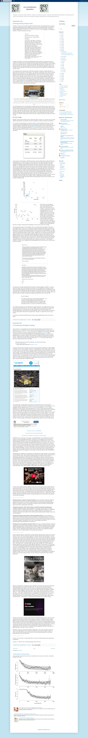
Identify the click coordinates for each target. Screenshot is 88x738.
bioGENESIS (52, 405)
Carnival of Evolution (64, 146)
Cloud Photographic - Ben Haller (66, 113)
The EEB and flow (63, 129)
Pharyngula (62, 174)
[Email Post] (32, 319)
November (63, 56)
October (62, 58)
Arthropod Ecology (63, 132)
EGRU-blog (62, 153)
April (62, 67)
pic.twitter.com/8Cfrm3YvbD (20, 343)
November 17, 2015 (33, 344)
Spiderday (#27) (63, 133)
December (63, 51)
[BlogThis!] (36, 319)
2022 (61, 39)
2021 (61, 41)
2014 (61, 73)
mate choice (62, 89)
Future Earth (46, 407)
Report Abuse (62, 99)
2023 (61, 38)
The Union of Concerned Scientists (62, 167)
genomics (62, 88)
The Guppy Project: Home (65, 155)
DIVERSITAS (31, 407)
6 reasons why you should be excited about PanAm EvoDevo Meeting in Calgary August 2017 (67, 138)
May (62, 65)
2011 (61, 78)
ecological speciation (64, 87)
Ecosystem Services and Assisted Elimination (34, 433)
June (62, 64)
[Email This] (34, 319)
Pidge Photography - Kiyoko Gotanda (66, 114)
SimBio (61, 126)
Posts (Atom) (20, 650)
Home (34, 648)
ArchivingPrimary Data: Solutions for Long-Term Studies (32, 29)
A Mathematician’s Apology (25, 331)
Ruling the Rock (62, 127)
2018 (61, 45)
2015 (61, 50)
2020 (61, 42)
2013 (61, 75)
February (63, 70)
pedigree (61, 92)
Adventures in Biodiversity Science (66, 150)
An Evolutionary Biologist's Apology (24, 325)
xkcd (61, 172)
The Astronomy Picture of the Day (62, 163)
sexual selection (63, 95)
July (62, 62)
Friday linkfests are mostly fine (65, 124)
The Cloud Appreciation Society (62, 176)
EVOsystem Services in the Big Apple (34, 430)
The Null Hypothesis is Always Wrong (21, 654)
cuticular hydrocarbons (64, 85)
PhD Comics (62, 171)
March (62, 68)
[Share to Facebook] (38, 319)
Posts (62, 104)
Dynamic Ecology (63, 123)
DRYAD (33, 126)
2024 (61, 36)
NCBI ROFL (62, 157)
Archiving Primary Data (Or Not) (23, 23)
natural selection (63, 91)
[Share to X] (37, 319)
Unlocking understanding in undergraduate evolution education (25, 713)
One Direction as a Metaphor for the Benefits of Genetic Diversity (34, 435)
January (62, 71)
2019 (61, 44)
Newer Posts (15, 648)
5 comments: (29, 319)
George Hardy (44, 332)
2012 (61, 76)
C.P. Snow (39, 337)
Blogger (48, 729)
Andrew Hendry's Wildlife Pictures (66, 111)
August (62, 61)
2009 (61, 81)
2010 (61, 79)
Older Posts (53, 648)
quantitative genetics (63, 93)
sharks (61, 96)
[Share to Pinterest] (39, 319)
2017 (61, 47)
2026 (61, 33)
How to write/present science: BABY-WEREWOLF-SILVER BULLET (30, 707)
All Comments (63, 106)
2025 (61, 35)
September (63, 59)
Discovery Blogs (63, 119)
